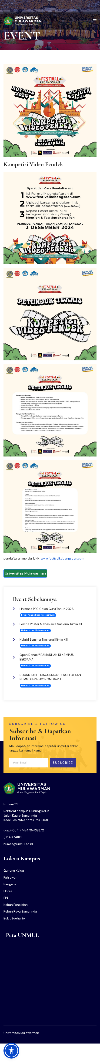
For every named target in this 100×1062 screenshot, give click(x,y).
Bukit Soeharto (14, 918)
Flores (7, 891)
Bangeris (9, 884)
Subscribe (63, 763)
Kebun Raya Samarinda (20, 911)
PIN (5, 898)
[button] (11, 1050)
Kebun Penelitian (15, 905)
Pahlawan (10, 877)
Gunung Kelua (13, 871)
